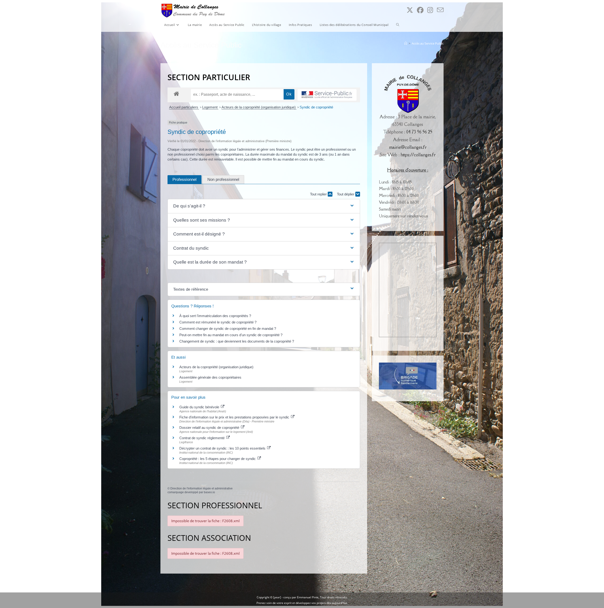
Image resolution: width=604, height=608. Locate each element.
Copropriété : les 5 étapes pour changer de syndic (218, 459)
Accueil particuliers (184, 107)
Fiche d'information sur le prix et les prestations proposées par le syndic (234, 417)
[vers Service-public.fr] (327, 95)
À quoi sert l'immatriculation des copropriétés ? (215, 316)
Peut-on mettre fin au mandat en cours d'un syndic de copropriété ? (230, 335)
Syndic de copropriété (316, 107)
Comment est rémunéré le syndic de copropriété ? (217, 322)
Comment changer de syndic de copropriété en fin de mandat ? (227, 329)
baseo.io (209, 492)
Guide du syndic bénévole (199, 407)
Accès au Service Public (428, 43)
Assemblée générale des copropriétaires (210, 377)
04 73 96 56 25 (419, 132)
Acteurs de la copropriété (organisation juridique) (259, 107)
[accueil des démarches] (176, 93)
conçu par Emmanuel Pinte (301, 597)
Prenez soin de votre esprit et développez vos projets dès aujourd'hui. (302, 603)
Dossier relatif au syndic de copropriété (209, 428)
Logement (210, 107)
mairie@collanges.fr (408, 147)
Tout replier (319, 194)
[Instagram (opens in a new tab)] (430, 10)
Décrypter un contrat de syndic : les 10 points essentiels (222, 448)
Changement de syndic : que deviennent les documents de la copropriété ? (236, 341)
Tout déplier (346, 194)
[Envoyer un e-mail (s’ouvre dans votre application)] (440, 10)
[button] (264, 206)
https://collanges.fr (418, 154)
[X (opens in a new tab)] (410, 10)
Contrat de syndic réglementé (202, 438)
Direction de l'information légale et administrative (201, 488)
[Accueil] (405, 43)
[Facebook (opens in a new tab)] (420, 10)
